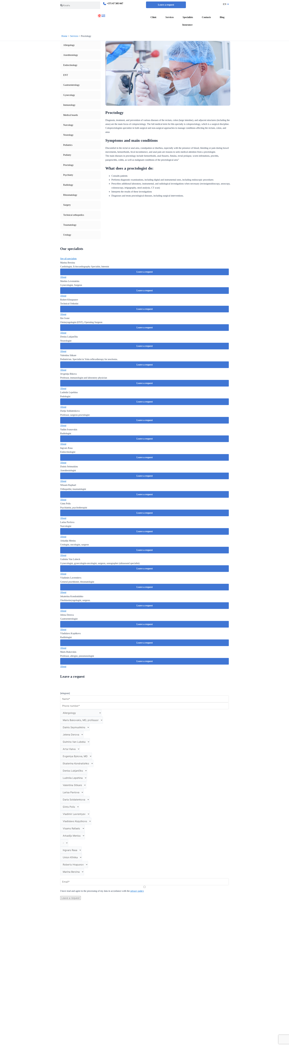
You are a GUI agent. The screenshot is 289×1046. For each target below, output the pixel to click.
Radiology (68, 185)
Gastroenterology (71, 85)
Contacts (206, 17)
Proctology (68, 165)
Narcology (68, 125)
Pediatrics (67, 145)
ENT (65, 75)
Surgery (67, 205)
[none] (210, 4)
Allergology (69, 45)
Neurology (68, 135)
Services (169, 17)
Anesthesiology (70, 55)
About (63, 277)
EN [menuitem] (224, 4)
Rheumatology (70, 195)
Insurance (187, 24)
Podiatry (67, 155)
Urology (67, 235)
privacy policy (137, 891)
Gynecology (69, 95)
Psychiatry (68, 175)
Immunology (69, 105)
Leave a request (166, 4)
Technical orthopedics (73, 215)
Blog (222, 17)
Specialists (188, 17)
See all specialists (68, 258)
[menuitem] (210, 4)
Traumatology (69, 225)
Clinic (154, 17)
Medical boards (70, 115)
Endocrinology (70, 65)
